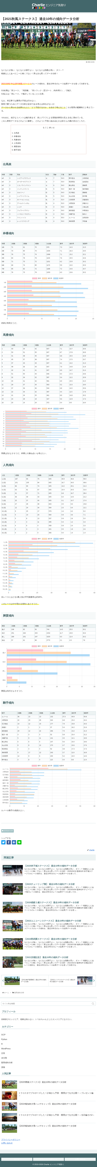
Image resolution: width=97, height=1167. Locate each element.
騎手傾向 (17, 150)
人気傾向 (17, 143)
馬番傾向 (17, 140)
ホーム (16, 1159)
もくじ (45, 128)
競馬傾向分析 (8, 831)
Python (4, 1039)
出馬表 (16, 133)
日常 (3, 1053)
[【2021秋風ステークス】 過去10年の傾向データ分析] (14, 842)
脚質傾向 (17, 146)
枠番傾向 (17, 136)
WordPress (6, 1049)
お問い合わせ (7, 1143)
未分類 (4, 1058)
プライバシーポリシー (10, 1140)
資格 (3, 1067)
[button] (93, 1003)
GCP (3, 1035)
